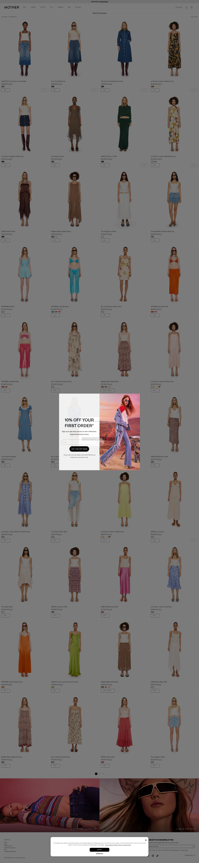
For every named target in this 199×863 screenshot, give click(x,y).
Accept (99, 850)
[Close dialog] (136, 396)
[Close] (146, 840)
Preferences (99, 853)
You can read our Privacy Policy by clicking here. (118, 845)
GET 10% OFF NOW (79, 448)
